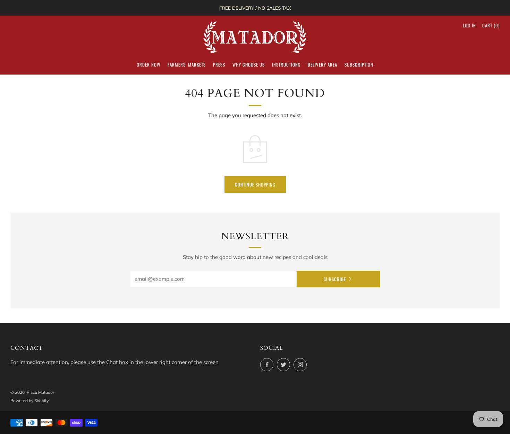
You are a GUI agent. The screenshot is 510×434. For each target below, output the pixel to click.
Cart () (491, 25)
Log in (469, 25)
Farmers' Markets (187, 64)
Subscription (359, 64)
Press (219, 64)
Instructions (286, 64)
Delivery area (322, 64)
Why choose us (248, 64)
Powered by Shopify (29, 400)
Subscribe (335, 279)
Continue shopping (255, 184)
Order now (148, 64)
